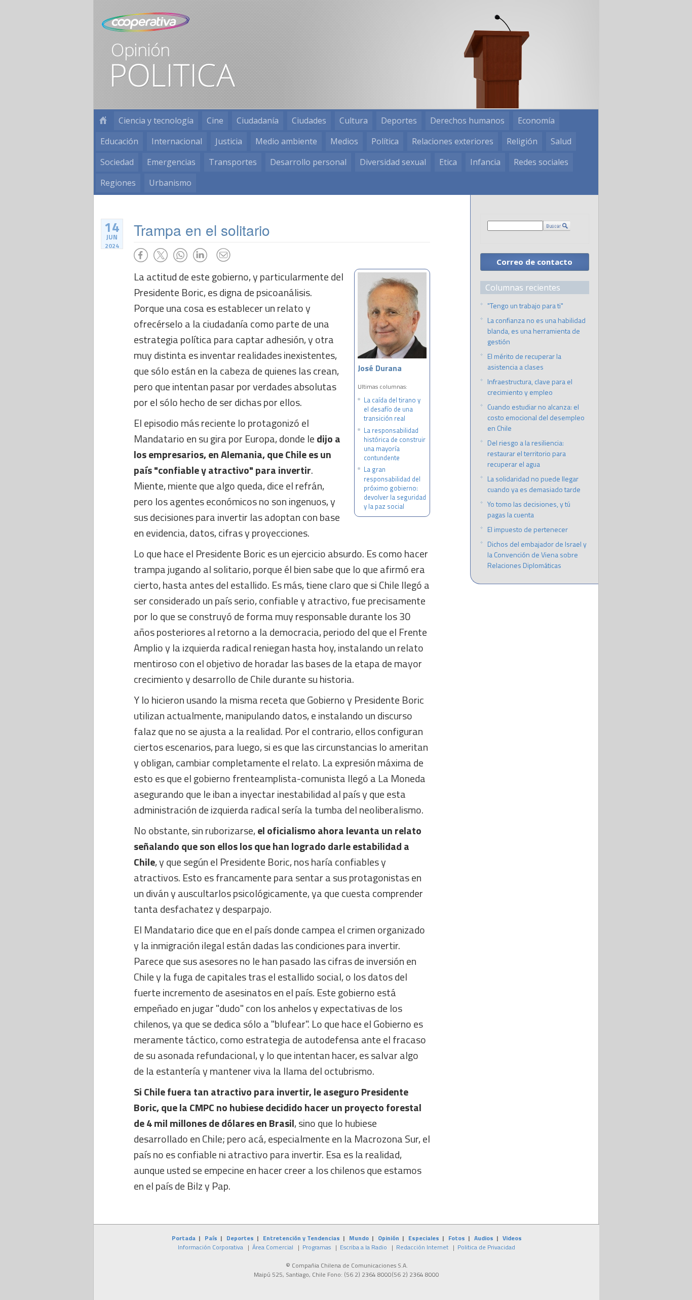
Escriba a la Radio (363, 1247)
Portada (184, 1238)
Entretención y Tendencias (301, 1238)
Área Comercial (272, 1247)
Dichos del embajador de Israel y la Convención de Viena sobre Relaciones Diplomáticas (537, 555)
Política (385, 141)
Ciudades (309, 120)
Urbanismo (170, 182)
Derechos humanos (467, 120)
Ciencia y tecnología (156, 120)
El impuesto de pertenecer (527, 529)
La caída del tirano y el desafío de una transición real (392, 409)
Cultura (353, 120)
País (211, 1238)
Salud (561, 141)
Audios (483, 1238)
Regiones (118, 182)
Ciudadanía (258, 120)
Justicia (228, 141)
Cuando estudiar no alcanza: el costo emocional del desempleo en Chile (536, 417)
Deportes (399, 120)
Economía (536, 120)
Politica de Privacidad (486, 1247)
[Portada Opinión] (103, 120)
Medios (344, 141)
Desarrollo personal (308, 162)
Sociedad (117, 162)
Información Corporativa (210, 1247)
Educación (119, 141)
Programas (316, 1247)
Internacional (176, 141)
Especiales (423, 1238)
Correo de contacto (534, 262)
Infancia (485, 162)
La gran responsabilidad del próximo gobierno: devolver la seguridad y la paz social (395, 487)
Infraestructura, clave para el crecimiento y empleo (529, 386)
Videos (512, 1238)
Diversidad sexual (393, 162)
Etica (448, 162)
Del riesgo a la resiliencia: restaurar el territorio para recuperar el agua (526, 453)
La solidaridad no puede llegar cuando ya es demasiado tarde (534, 484)
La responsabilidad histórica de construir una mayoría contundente (395, 444)
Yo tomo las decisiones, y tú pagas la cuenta (528, 509)
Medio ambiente (286, 141)
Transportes (233, 162)
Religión (522, 141)
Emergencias (171, 162)
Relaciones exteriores (452, 141)
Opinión (388, 1238)
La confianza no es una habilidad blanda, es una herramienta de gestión (536, 331)
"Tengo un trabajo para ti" (525, 305)
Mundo (359, 1238)
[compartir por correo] (223, 255)
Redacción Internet (422, 1247)
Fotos (456, 1238)
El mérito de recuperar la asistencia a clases (524, 361)
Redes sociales (541, 162)
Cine (215, 120)
